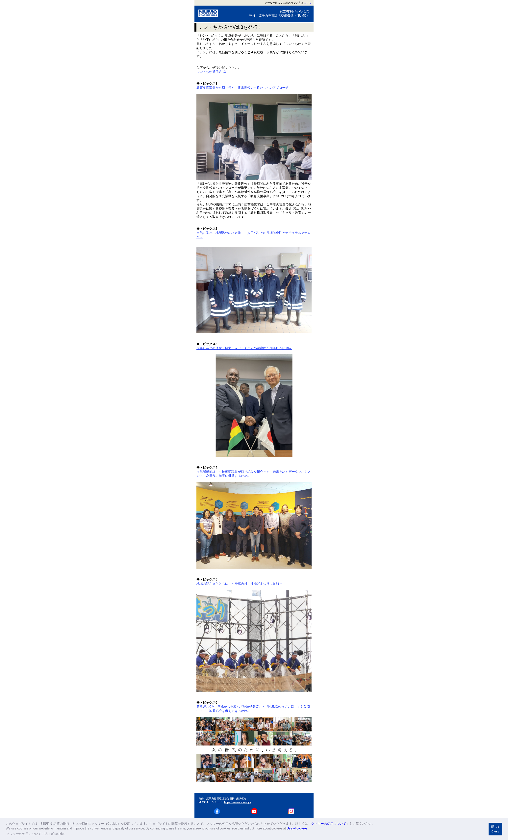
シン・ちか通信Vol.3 (211, 71)
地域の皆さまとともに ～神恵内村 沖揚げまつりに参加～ (239, 583)
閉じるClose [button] (495, 829)
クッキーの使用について (328, 823)
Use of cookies (297, 828)
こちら (307, 2)
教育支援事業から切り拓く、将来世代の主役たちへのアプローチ (242, 87)
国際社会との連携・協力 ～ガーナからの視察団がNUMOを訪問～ (244, 348)
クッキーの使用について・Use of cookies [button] (35, 833)
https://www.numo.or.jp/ (237, 802)
